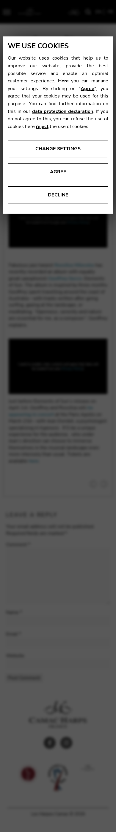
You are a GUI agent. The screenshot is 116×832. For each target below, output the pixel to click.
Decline (58, 195)
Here (63, 81)
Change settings (58, 148)
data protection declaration (62, 111)
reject (42, 126)
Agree (87, 88)
